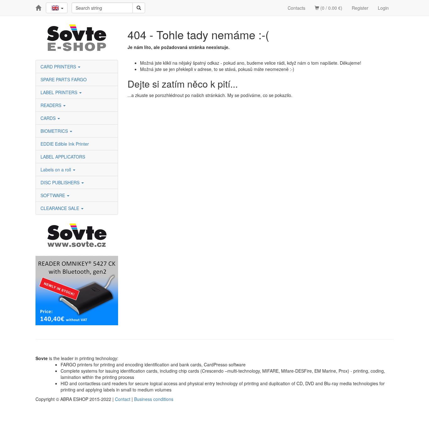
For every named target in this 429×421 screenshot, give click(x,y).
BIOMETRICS (55, 131)
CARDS (49, 118)
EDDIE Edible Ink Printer (65, 144)
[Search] (139, 8)
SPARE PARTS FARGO (64, 79)
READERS (51, 105)
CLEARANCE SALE (60, 208)
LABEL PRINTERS (60, 92)
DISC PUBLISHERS (61, 182)
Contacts (296, 8)
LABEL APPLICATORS (63, 157)
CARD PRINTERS (59, 66)
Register (360, 8)
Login (383, 8)
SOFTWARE (53, 195)
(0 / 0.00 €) (330, 8)
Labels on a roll (56, 169)
